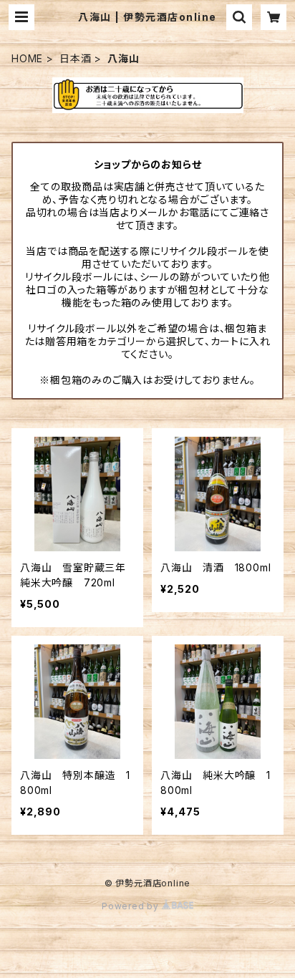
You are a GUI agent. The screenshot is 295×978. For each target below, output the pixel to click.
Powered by (132, 906)
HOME (27, 58)
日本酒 (75, 58)
